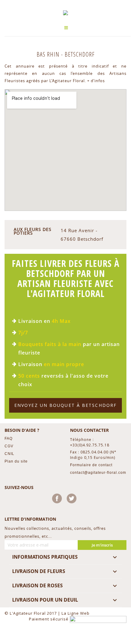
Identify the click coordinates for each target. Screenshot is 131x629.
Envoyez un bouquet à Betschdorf (65, 405)
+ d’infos (96, 80)
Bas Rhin (49, 54)
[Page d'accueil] (65, 12)
